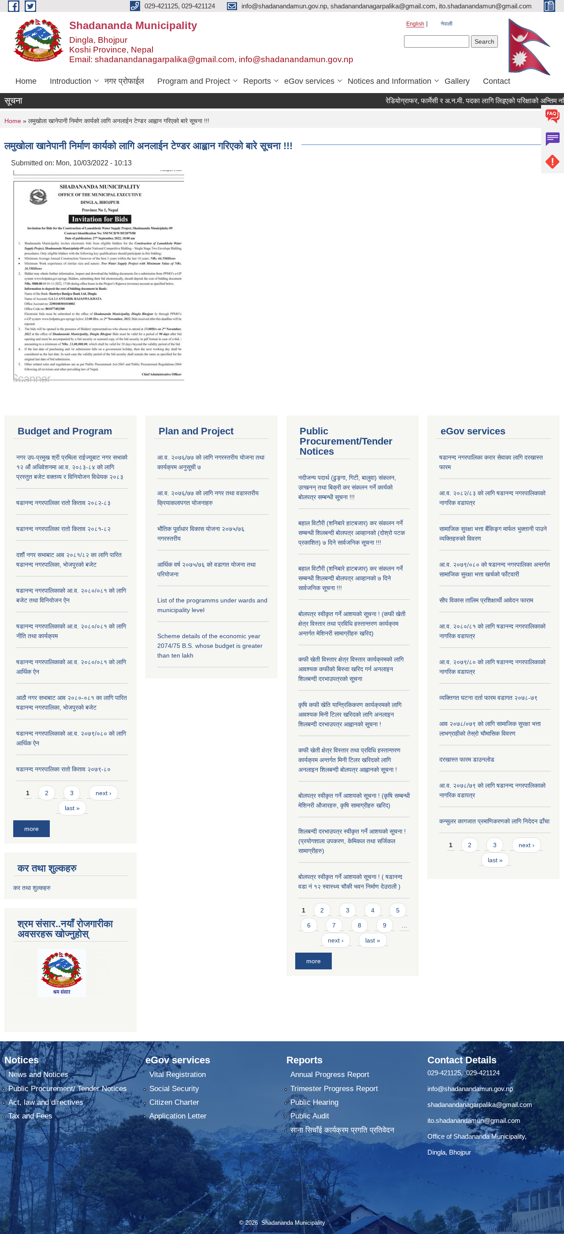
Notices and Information (389, 81)
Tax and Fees (30, 1116)
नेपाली (447, 24)
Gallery (457, 81)
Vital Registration (177, 1074)
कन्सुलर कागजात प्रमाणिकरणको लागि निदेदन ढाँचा (494, 821)
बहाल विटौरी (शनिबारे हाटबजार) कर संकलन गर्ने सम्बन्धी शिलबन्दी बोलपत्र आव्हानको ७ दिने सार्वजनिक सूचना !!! (350, 578)
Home (26, 81)
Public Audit (309, 1116)
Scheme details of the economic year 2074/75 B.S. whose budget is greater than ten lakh (210, 645)
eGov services (309, 81)
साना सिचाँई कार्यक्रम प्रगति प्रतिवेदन (342, 1130)
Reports (257, 81)
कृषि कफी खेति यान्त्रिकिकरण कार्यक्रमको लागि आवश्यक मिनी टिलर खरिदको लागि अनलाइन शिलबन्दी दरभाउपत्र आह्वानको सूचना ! (349, 714)
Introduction (70, 81)
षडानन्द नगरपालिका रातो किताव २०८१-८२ (63, 528)
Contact (496, 81)
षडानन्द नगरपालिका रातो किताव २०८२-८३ (63, 502)
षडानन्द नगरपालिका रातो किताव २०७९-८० (63, 769)
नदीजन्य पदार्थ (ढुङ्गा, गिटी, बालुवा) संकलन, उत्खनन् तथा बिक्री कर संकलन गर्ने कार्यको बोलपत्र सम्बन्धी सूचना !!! (347, 487)
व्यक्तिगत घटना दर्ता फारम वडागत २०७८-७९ (488, 697)
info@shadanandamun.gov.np (470, 1088)
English (415, 24)
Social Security (174, 1088)
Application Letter (178, 1116)
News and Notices (38, 1074)
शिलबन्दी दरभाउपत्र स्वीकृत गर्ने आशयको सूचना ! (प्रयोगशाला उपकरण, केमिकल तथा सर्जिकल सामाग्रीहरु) (352, 841)
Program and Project (193, 81)
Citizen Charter (174, 1102)
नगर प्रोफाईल (124, 81)
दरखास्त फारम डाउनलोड (466, 759)
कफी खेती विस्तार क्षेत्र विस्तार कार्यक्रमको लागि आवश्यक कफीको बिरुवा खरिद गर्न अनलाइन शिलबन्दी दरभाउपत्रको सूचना (351, 669)
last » (72, 807)
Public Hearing (314, 1102)
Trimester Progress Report (334, 1088)
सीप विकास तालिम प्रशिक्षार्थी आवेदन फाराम (487, 600)
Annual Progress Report (329, 1074)
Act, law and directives (45, 1102)
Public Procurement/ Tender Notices (67, 1088)
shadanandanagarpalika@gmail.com (479, 1104)
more (31, 828)
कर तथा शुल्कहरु (32, 887)
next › (103, 792)
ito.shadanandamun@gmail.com (473, 1120)
